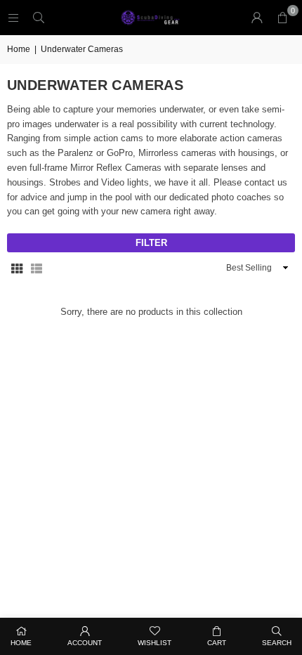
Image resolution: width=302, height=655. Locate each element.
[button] (282, 17)
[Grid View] (17, 268)
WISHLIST (154, 643)
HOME (21, 643)
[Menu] (13, 17)
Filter (151, 243)
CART (216, 643)
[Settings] (257, 17)
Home (18, 49)
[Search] (38, 17)
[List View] (36, 268)
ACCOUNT (84, 643)
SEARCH (276, 643)
